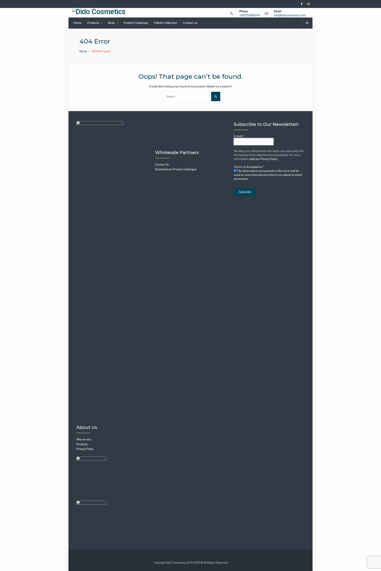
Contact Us (162, 164)
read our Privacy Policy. (263, 159)
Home (77, 23)
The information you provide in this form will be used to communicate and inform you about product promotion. (268, 174)
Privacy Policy (84, 449)
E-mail (239, 136)
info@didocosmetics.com (290, 15)
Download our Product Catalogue (175, 169)
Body (111, 23)
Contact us (190, 23)
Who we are (83, 439)
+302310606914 (249, 15)
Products (93, 23)
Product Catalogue (136, 23)
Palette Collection (165, 23)
